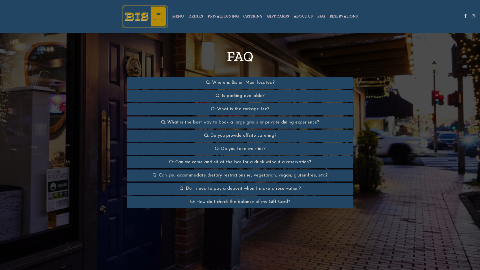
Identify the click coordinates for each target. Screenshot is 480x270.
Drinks (195, 16)
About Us (303, 16)
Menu (178, 16)
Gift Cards (278, 16)
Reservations (344, 16)
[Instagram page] (474, 16)
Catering (252, 16)
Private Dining (223, 16)
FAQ (321, 16)
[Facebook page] (466, 16)
